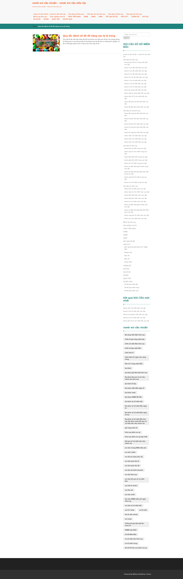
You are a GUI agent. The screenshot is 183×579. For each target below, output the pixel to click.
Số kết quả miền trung (131, 287)
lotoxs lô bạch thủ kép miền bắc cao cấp (136, 120)
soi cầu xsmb (130, 494)
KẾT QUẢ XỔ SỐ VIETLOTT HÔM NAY (135, 248)
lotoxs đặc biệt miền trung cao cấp (135, 157)
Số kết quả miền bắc (131, 284)
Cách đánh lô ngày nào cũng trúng (135, 358)
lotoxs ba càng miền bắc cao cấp (135, 90)
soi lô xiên (143, 510)
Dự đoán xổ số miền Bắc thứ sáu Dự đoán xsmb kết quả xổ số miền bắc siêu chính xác (136, 421)
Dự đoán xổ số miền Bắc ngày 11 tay (136, 413)
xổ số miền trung (131, 543)
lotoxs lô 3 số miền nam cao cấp (135, 201)
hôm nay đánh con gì (132, 432)
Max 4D (127, 259)
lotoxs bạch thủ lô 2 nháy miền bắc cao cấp (136, 63)
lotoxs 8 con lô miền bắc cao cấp (135, 87)
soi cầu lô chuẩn (131, 485)
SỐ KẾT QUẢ (67, 19)
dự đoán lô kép (130, 383)
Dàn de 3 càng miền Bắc (133, 364)
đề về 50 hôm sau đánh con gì (136, 548)
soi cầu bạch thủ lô (132, 461)
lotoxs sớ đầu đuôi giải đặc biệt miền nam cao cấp (136, 211)
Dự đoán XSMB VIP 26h (133, 397)
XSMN (93, 16)
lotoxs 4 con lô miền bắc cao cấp (135, 80)
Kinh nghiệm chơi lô (57, 16)
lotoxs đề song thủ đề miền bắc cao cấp (136, 114)
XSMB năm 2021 (131, 530)
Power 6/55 (128, 262)
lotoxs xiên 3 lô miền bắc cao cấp (135, 139)
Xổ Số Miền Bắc (130, 534)
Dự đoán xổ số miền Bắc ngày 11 (136, 407)
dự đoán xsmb (130, 392)
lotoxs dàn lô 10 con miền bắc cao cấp (135, 97)
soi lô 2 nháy (129, 510)
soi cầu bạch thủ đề (132, 465)
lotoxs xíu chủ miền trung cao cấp (135, 182)
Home (35, 26)
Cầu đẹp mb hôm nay (76, 14)
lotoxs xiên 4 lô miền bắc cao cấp (135, 142)
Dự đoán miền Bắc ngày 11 (134, 388)
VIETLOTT (124, 16)
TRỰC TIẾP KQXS (74, 16)
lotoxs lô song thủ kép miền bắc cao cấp (136, 128)
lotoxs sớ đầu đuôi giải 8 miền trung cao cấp (136, 167)
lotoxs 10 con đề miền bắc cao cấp (136, 77)
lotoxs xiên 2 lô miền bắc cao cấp (135, 135)
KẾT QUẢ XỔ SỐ (112, 16)
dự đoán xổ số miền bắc (134, 401)
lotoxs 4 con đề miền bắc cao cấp (135, 67)
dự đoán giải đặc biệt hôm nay (136, 372)
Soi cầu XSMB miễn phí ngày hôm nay (135, 500)
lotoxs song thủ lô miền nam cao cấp (136, 215)
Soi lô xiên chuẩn (131, 514)
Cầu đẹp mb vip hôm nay (96, 14)
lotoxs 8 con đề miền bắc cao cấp (135, 74)
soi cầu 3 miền (130, 452)
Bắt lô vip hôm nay (40, 16)
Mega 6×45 (128, 252)
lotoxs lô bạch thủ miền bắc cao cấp (136, 124)
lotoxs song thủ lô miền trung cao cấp (135, 178)
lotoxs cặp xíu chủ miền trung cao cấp (135, 152)
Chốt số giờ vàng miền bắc (135, 339)
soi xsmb (128, 519)
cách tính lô (129, 352)
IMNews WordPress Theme (142, 574)
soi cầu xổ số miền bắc (133, 505)
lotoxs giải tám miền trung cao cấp (135, 160)
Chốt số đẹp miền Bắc (133, 348)
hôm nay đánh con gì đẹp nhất (136, 437)
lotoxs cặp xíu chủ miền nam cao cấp (136, 192)
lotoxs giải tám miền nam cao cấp (135, 198)
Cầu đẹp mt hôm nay (115, 14)
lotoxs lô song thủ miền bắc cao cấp (136, 132)
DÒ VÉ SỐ (36, 19)
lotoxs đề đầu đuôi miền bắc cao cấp (136, 107)
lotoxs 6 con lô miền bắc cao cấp (135, 83)
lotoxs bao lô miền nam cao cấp (135, 189)
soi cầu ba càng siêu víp (134, 457)
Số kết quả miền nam (131, 290)
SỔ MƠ (46, 19)
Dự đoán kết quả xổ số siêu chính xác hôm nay (135, 378)
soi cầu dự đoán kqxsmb (134, 470)
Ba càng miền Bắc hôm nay (135, 335)
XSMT (101, 16)
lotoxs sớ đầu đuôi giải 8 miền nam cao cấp (136, 206)
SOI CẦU (145, 16)
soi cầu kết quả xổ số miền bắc (134, 480)
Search (126, 38)
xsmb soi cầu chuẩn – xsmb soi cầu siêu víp (59, 2)
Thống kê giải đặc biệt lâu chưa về (134, 524)
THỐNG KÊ (135, 16)
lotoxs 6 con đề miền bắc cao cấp (135, 71)
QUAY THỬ (56, 19)
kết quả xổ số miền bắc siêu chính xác (135, 442)
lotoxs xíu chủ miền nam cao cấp (135, 218)
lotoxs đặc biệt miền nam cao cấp (135, 195)
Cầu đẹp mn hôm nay (134, 14)
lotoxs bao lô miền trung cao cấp (135, 148)
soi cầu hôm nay (131, 474)
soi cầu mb (129, 490)
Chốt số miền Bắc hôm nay (134, 344)
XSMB (86, 16)
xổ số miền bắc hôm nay (134, 539)
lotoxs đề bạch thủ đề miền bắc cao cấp (136, 103)
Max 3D (127, 255)
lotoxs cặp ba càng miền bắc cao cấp (136, 93)
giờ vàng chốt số (131, 428)
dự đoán (128, 368)
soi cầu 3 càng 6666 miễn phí (135, 448)
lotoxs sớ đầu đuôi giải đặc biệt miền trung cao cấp (136, 173)
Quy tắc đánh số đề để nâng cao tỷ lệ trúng (89, 35)
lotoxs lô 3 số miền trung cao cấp (135, 163)
